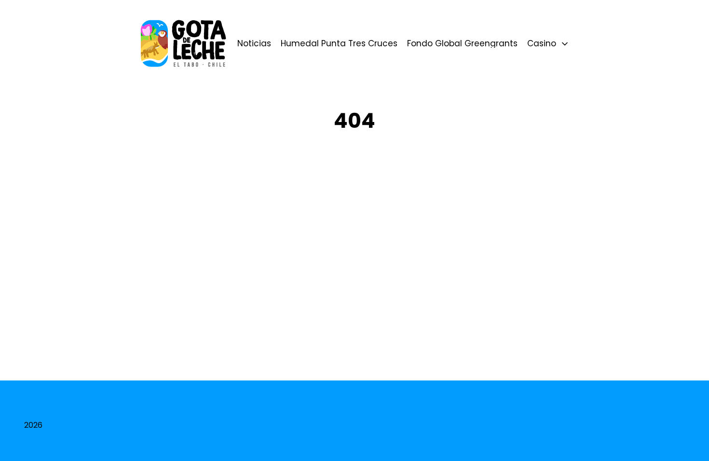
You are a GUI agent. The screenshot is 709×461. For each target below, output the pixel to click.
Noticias (254, 44)
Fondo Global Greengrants (462, 44)
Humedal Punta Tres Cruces (339, 44)
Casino (541, 44)
